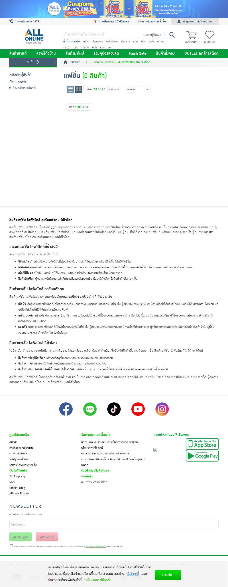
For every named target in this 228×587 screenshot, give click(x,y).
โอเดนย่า (98, 41)
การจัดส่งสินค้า (18, 453)
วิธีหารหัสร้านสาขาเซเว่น (23, 465)
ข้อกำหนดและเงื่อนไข (95, 435)
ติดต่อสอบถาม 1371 (26, 21)
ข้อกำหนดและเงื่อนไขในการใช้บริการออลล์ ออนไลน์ (109, 442)
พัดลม (161, 41)
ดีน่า (94, 47)
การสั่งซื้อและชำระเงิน (21, 448)
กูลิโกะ (86, 41)
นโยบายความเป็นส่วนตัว (96, 546)
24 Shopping (17, 476)
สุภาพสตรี (47, 536)
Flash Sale (137, 53)
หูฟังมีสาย (112, 41)
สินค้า (30, 62)
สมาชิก (13, 442)
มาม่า (151, 41)
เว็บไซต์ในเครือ (18, 470)
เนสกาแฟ (105, 47)
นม (143, 41)
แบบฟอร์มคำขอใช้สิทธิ (94, 482)
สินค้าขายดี (18, 53)
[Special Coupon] (114, 9)
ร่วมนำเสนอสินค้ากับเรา (95, 470)
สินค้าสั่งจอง (165, 53)
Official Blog (17, 488)
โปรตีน (85, 47)
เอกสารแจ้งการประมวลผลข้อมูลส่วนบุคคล (105, 453)
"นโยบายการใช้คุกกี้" (97, 580)
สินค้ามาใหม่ (74, 53)
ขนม (135, 41)
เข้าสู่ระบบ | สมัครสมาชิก (197, 21)
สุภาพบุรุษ (20, 536)
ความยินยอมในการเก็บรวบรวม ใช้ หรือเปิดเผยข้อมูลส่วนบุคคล (113, 462)
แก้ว (76, 47)
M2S (12, 482)
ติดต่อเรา (87, 476)
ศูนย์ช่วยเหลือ (19, 435)
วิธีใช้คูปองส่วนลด (19, 459)
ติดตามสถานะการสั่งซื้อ (152, 21)
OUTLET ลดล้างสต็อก (201, 53)
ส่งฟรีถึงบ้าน (46, 53)
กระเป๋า (67, 47)
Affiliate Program (20, 493)
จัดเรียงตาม (114, 89)
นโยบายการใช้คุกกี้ (92, 448)
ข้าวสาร (125, 41)
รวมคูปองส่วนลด (106, 53)
